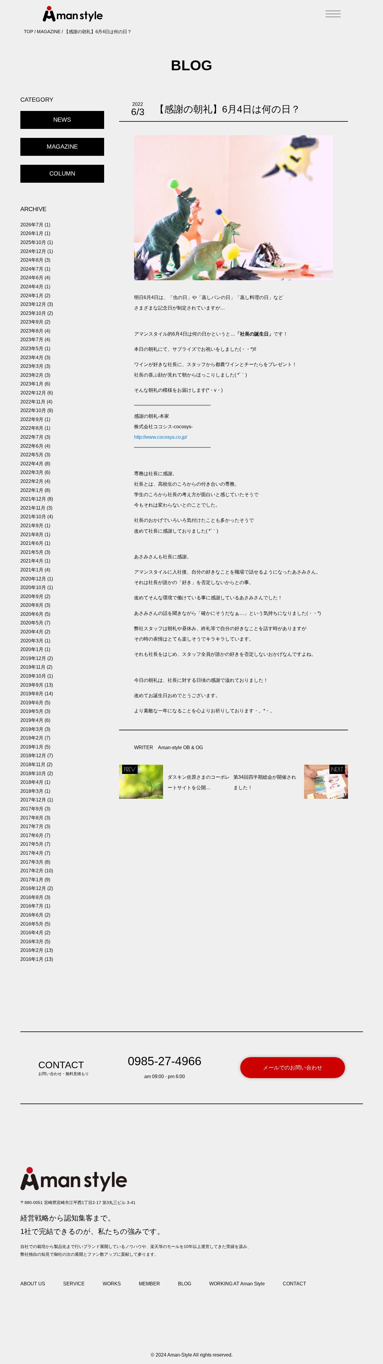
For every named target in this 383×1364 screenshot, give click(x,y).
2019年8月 (31, 693)
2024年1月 (31, 295)
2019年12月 (33, 658)
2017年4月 (31, 853)
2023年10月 (33, 313)
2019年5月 (31, 711)
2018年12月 (33, 755)
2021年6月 (31, 543)
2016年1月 (31, 959)
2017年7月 (31, 826)
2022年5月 (31, 454)
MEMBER (149, 1283)
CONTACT (294, 1283)
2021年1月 (31, 569)
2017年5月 (31, 844)
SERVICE (74, 1283)
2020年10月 (33, 587)
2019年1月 (31, 746)
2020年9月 (31, 596)
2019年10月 (33, 676)
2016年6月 (31, 915)
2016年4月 (31, 932)
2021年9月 (31, 525)
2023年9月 (31, 321)
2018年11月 (32, 764)
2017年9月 (31, 808)
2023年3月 (31, 366)
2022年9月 (31, 419)
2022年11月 (32, 401)
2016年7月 (31, 906)
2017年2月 (31, 870)
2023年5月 (31, 348)
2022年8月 (31, 428)
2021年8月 (31, 534)
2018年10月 (33, 773)
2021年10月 (33, 516)
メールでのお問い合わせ (292, 1068)
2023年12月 (33, 304)
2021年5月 (31, 552)
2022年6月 (31, 446)
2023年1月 (31, 383)
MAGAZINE (62, 146)
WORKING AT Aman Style (237, 1283)
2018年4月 (31, 782)
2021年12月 (33, 499)
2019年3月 (31, 729)
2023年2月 (31, 375)
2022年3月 (31, 472)
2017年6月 (31, 835)
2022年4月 (31, 463)
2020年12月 (33, 578)
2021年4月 (31, 560)
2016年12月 (33, 888)
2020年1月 (31, 649)
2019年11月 (32, 667)
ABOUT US (32, 1283)
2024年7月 (31, 269)
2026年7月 (31, 224)
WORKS (112, 1283)
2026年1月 (31, 233)
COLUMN (62, 173)
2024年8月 (31, 260)
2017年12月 (33, 799)
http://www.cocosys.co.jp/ (160, 437)
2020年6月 (31, 614)
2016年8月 (31, 897)
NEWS (62, 119)
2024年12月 (33, 251)
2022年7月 (31, 437)
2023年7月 (31, 339)
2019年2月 (31, 737)
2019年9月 (31, 685)
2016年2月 (31, 950)
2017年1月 (31, 879)
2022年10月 (33, 410)
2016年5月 (31, 923)
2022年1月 (31, 490)
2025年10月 (33, 242)
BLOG (184, 1283)
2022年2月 (31, 481)
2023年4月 (31, 357)
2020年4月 (31, 631)
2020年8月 (31, 605)
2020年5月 (31, 622)
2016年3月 (31, 941)
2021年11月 (32, 507)
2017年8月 (31, 817)
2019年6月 (31, 702)
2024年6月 (31, 277)
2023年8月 (31, 330)
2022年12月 (33, 392)
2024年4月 (31, 286)
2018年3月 (31, 791)
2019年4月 (31, 720)
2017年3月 (31, 862)
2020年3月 (31, 640)
